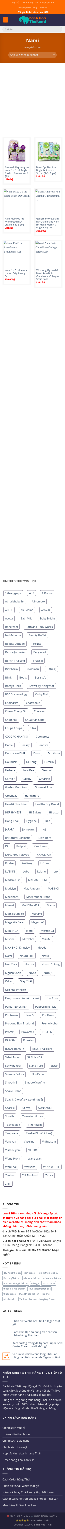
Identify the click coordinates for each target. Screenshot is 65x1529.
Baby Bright (47, 618)
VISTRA (33, 1150)
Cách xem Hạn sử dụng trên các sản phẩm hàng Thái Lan (34, 1334)
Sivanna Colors (14, 1074)
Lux (56, 871)
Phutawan (11, 1015)
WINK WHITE (51, 1167)
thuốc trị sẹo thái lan (29, 1293)
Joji (44, 829)
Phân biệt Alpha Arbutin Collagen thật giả (36, 1323)
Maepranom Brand (38, 897)
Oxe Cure (52, 998)
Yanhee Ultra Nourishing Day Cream (37, 1299)
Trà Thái (46, 1293)
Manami (37, 914)
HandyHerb (32, 795)
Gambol (47, 770)
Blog (35, 7)
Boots (23, 677)
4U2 (31, 593)
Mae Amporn (32, 888)
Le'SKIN (10, 871)
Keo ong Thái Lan (12, 1278)
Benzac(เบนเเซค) (15, 652)
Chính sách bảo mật (14, 1447)
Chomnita (11, 720)
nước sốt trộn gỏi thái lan (16, 1283)
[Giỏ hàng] (60, 20)
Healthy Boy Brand (47, 804)
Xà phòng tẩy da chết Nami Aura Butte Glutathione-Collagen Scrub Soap (47, 275)
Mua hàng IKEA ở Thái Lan (19, 1505)
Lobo (26, 871)
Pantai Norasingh (16, 1006)
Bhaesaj (38, 661)
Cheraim (39, 711)
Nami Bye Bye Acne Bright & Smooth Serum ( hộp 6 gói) (46, 170)
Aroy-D (45, 610)
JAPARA (9, 829)
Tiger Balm (35, 1125)
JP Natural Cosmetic (17, 838)
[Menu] (5, 20)
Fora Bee (28, 770)
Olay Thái (26, 981)
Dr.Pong (31, 762)
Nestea (29, 964)
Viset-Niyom (12, 1150)
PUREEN (47, 1032)
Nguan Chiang (51, 964)
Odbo (8, 981)
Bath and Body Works (39, 627)
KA (6, 846)
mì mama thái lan (32, 1278)
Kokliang (27, 863)
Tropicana (11, 1133)
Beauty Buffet (37, 635)
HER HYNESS (13, 812)
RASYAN (10, 1040)
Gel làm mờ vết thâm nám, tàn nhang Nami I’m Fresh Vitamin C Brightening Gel (48, 223)
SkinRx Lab (38, 1074)
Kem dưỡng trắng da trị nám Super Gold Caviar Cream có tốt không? (37, 1345)
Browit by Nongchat (41, 686)
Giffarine (44, 779)
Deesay (25, 745)
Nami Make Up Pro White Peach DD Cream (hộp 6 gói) (14, 221)
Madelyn (10, 888)
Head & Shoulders (16, 804)
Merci (29, 931)
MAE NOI (53, 888)
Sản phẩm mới (47, 2)
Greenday (11, 795)
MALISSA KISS (30, 905)
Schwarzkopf (13, 1065)
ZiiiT (8, 1184)
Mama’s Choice (14, 914)
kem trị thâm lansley (48, 1272)
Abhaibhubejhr (14, 601)
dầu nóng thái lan (12, 1272)
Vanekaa (10, 1141)
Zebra (49, 1175)
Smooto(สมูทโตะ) (35, 1082)
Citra (33, 728)
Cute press (42, 736)
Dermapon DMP (15, 753)
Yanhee (9, 1175)
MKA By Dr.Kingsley (17, 947)
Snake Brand (13, 1091)
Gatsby (26, 779)
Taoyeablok (12, 1125)
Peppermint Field (45, 1006)
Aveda (9, 618)
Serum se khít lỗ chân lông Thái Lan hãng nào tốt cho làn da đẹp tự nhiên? (36, 1356)
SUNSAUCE (45, 1108)
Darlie (9, 745)
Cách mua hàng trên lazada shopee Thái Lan (30, 1498)
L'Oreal (44, 863)
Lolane (41, 871)
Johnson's (28, 829)
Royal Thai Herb (42, 1049)
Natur (45, 956)
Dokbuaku (11, 762)
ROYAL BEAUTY (14, 1049)
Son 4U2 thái (48, 1283)
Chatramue (33, 703)
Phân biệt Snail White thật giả (21, 1486)
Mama (51, 905)
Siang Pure (36, 1065)
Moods (42, 947)
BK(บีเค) (51, 669)
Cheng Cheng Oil (15, 711)
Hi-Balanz (35, 812)
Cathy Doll (41, 694)
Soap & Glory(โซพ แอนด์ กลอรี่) (24, 1099)
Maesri (9, 905)
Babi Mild (26, 618)
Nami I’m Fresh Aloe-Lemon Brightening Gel (16, 273)
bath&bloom (13, 635)
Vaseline (29, 1141)
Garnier (10, 779)
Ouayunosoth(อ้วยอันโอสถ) (22, 998)
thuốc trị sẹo (10, 1293)
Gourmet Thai (43, 787)
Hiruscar (54, 812)
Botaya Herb (13, 686)
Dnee (36, 753)
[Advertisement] (32, 97)
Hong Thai (11, 821)
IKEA (47, 821)
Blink (8, 677)
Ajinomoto (38, 601)
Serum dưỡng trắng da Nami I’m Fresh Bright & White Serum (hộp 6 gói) (17, 171)
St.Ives (26, 1108)
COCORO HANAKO (16, 736)
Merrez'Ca (47, 931)
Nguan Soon (13, 973)
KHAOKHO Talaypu (17, 854)
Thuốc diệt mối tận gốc (39, 1288)
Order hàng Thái (30, 2)
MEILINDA (11, 931)
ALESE (9, 610)
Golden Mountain (16, 787)
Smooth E (11, 1082)
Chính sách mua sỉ (13, 1428)
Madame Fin (12, 880)
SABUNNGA (34, 1057)
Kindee (9, 863)
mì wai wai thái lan (52, 1278)
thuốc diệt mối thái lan (14, 1288)
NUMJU (48, 973)
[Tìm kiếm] (59, 29)
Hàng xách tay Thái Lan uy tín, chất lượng (28, 1492)
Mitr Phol (28, 939)
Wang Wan (35, 1158)
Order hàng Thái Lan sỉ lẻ (18, 1460)
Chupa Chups (13, 728)
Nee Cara (11, 964)
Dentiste (43, 745)
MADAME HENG (38, 880)
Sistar (54, 1065)
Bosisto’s (40, 677)
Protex (9, 1032)
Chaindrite (11, 703)
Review (43, 7)
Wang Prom (12, 1158)
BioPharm (11, 669)
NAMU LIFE (27, 956)
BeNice (36, 643)
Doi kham (54, 753)
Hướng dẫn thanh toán (16, 1434)
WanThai (10, 1167)
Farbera (10, 770)
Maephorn (11, 897)
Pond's (30, 1015)
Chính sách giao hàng (16, 1440)
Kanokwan (40, 846)
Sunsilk (9, 1116)
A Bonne (47, 593)
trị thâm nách (10, 1299)
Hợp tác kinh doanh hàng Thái (21, 1453)
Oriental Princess (15, 990)
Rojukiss (28, 1040)
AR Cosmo (27, 610)
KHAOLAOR (44, 854)
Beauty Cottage (15, 643)
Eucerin (49, 762)
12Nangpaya (13, 593)
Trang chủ (14, 2)
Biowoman (32, 669)
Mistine (9, 939)
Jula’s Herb (44, 838)
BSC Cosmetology (16, 694)
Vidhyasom (49, 1141)
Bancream (11, 627)
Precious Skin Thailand (19, 1023)
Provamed (27, 1032)
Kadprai (21, 846)
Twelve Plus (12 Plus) (39, 1133)
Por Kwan (48, 1015)
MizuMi (46, 939)
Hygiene (31, 821)
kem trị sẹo (29, 1272)
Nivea (32, 973)
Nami (8, 956)
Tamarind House (32, 1116)
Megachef (37, 922)
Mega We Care (14, 922)
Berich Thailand (15, 661)
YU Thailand (30, 1175)
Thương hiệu (24, 7)
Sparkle (10, 1108)
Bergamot (39, 652)
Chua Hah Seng (34, 720)
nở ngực (35, 1283)
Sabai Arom (12, 1057)
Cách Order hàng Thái (16, 1479)
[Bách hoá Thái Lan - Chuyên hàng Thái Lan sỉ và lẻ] (32, 20)
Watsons (29, 1167)
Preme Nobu (50, 1023)
